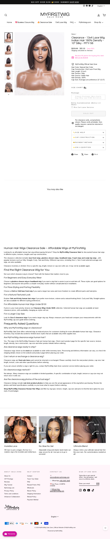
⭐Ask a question (82, 147)
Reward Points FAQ (33, 485)
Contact (29, 476)
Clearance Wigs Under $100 (44, 308)
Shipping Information (34, 494)
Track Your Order (32, 479)
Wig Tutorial (8, 485)
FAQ (72, 22)
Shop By (98, 22)
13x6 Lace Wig (61, 22)
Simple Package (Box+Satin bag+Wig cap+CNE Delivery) (88, 97)
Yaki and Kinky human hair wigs (22, 298)
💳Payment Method (82, 142)
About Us (7, 476)
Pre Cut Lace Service (84, 107)
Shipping (74, 50)
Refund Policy (31, 497)
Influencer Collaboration (12, 497)
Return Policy (31, 491)
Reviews (7, 482)
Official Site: (57, 490)
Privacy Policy (9, 491)
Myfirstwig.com (85, 22)
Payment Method (32, 500)
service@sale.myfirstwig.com (59, 477)
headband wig (35, 281)
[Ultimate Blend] (89, 429)
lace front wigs (35, 258)
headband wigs (65, 258)
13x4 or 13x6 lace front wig (21, 291)
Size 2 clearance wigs (18, 317)
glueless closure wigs (50, 258)
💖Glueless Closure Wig (24, 22)
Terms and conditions (11, 494)
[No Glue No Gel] (55, 429)
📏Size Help (79, 132)
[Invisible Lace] (20, 429)
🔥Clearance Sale (44, 22)
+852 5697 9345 (64, 480)
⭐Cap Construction (84, 137)
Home (9, 22)
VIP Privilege (8, 479)
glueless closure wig (19, 281)
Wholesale (30, 488)
